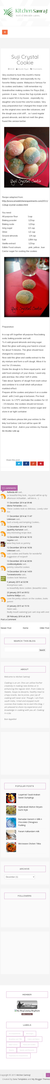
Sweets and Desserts (27, 1050)
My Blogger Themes (41, 1079)
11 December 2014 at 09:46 (19, 502)
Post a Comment (8, 619)
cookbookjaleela (14, 564)
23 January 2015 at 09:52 (18, 592)
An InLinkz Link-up (10, 431)
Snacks (11, 1050)
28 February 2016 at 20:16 (18, 616)
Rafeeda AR (12, 492)
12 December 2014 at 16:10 (19, 537)
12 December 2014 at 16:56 (19, 547)
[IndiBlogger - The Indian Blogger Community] (27, 1005)
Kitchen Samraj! (23, 1075)
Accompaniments (15, 1033)
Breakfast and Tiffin (15, 1039)
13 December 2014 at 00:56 (19, 561)
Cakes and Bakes (34, 1039)
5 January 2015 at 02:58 (17, 582)
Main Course (13, 1044)
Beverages (29, 1033)
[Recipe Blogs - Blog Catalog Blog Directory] (27, 1010)
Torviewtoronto (14, 574)
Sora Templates (20, 1079)
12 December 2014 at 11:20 (19, 526)
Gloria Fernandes (14, 505)
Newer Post (6, 628)
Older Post (44, 628)
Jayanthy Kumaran (15, 529)
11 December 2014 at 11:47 (19, 516)
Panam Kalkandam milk (28, 831)
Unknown (11, 519)
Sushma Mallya (14, 595)
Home (25, 628)
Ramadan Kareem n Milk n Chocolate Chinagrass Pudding (30, 822)
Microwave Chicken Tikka (29, 843)
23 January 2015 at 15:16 (18, 606)
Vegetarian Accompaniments (18, 1055)
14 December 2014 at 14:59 (19, 571)
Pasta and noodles (29, 1044)
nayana (10, 540)
